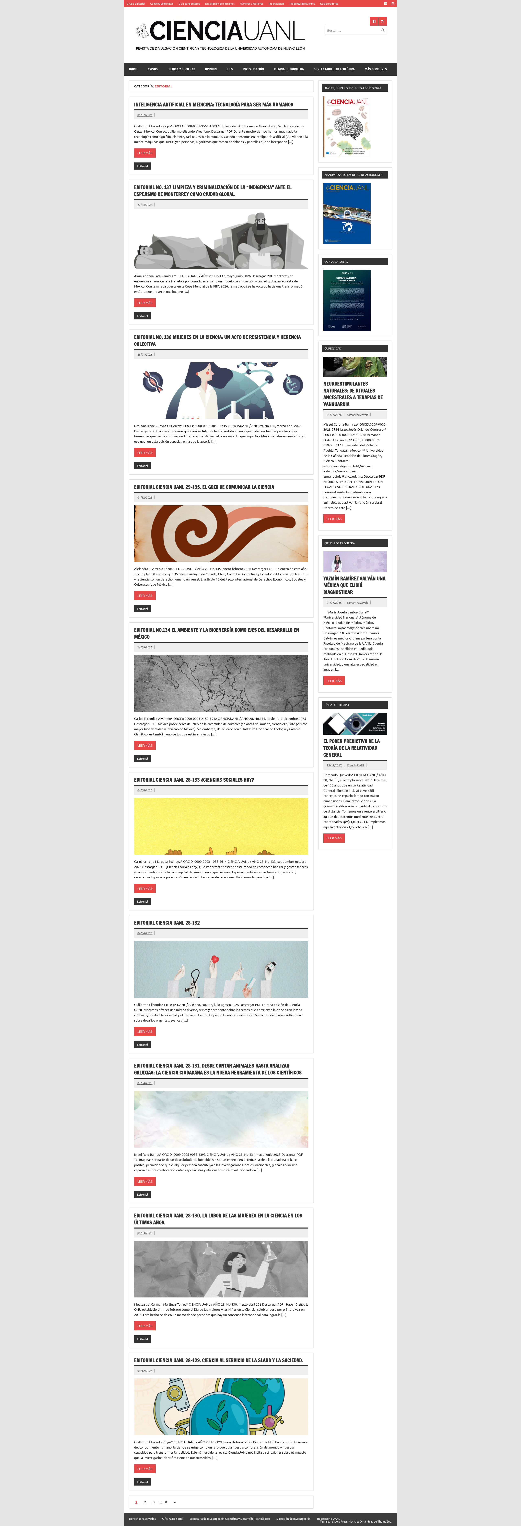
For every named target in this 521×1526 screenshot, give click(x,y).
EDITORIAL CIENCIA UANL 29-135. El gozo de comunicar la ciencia (204, 487)
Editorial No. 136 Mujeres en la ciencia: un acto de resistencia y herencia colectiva (217, 340)
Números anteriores (251, 3)
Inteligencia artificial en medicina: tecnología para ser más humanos (213, 104)
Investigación (253, 69)
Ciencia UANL (355, 765)
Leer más (144, 153)
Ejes (230, 69)
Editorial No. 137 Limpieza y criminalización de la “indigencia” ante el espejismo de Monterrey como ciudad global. (212, 191)
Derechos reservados (142, 1518)
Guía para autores (189, 3)
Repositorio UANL (328, 1518)
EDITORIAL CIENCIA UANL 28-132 (167, 922)
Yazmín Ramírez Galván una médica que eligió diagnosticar (354, 585)
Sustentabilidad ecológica (334, 69)
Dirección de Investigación (293, 1518)
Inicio (133, 69)
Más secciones (376, 69)
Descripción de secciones (220, 3)
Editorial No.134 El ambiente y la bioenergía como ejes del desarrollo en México (216, 633)
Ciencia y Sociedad (181, 69)
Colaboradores (329, 3)
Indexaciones (276, 3)
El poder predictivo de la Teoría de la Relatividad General (351, 748)
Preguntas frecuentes (302, 3)
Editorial (142, 166)
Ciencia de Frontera (289, 69)
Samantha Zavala (357, 414)
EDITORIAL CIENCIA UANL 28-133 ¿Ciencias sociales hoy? (194, 779)
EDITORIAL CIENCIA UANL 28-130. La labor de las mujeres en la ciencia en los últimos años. (218, 1219)
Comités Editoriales (161, 3)
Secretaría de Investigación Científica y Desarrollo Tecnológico (230, 1518)
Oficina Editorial (172, 1518)
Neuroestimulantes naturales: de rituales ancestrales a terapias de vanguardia (353, 394)
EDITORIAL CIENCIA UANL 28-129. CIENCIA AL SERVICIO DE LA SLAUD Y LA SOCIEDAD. (218, 1360)
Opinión (211, 69)
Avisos (153, 69)
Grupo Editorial (136, 3)
